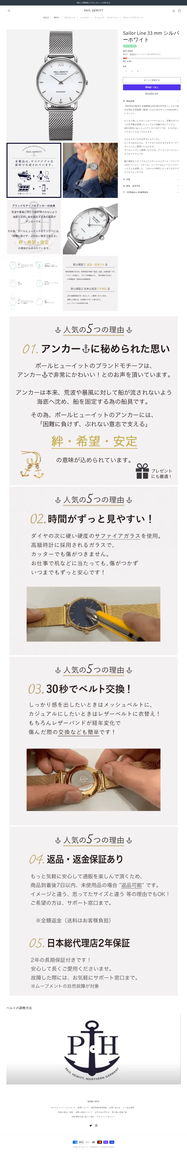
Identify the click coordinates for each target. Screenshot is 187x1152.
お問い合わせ (114, 1108)
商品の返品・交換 (65, 1112)
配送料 (132, 54)
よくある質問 (128, 1108)
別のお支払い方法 (151, 93)
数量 (124, 66)
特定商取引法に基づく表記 (83, 1117)
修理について (83, 1108)
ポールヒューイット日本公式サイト (89, 1147)
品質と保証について (84, 1112)
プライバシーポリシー (106, 1117)
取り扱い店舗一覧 (119, 1112)
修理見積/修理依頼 (99, 1108)
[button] (9, 11)
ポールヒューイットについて (63, 1108)
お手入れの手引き (102, 1112)
